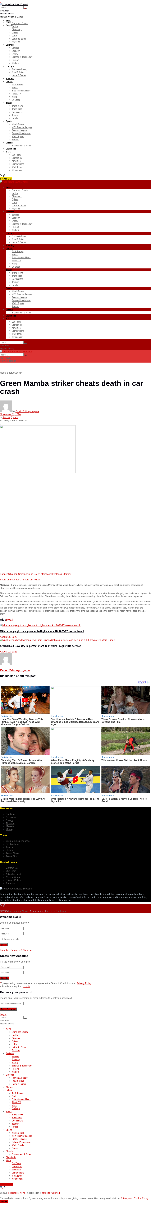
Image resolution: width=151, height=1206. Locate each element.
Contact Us (12, 868)
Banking (15, 47)
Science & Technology (22, 57)
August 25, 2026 (8, 637)
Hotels (15, 118)
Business (10, 45)
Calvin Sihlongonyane (27, 411)
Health (15, 26)
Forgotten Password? (11, 950)
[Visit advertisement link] (0, 1)
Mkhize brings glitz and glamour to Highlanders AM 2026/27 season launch (42, 631)
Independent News (18, 911)
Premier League (19, 130)
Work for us (17, 167)
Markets (15, 63)
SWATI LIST (6, 178)
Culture (9, 81)
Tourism (15, 115)
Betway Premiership (21, 133)
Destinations (17, 112)
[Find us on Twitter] (1, 175)
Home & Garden (19, 75)
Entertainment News (21, 90)
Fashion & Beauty (20, 69)
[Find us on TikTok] (4, 175)
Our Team (16, 154)
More (8, 152)
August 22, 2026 (8, 651)
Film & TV (16, 93)
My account (17, 170)
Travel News (17, 106)
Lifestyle (10, 66)
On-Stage (16, 100)
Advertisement (13, 874)
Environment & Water (21, 145)
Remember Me (11, 939)
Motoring (10, 78)
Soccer (15, 139)
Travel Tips (17, 109)
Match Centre (18, 124)
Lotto (14, 35)
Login (8, 22)
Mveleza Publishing (56, 911)
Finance (15, 60)
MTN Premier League (22, 127)
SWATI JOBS (6, 1184)
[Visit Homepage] (14, 4)
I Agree (4, 1201)
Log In (26, 986)
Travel (9, 103)
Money (9, 829)
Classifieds (11, 149)
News (8, 20)
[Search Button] (25, 8)
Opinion (15, 32)
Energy (15, 54)
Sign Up (27, 950)
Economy (16, 51)
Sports (9, 121)
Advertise (16, 161)
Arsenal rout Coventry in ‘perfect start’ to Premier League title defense (40, 646)
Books (15, 87)
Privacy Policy (13, 880)
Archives (16, 41)
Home (3, 373)
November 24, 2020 (10, 414)
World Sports (18, 136)
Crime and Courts (20, 23)
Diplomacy (17, 29)
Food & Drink (18, 72)
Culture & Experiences (17, 841)
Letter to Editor (19, 38)
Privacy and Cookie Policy (134, 1198)
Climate (9, 143)
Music (14, 96)
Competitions (18, 164)
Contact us (17, 158)
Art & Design (17, 84)
